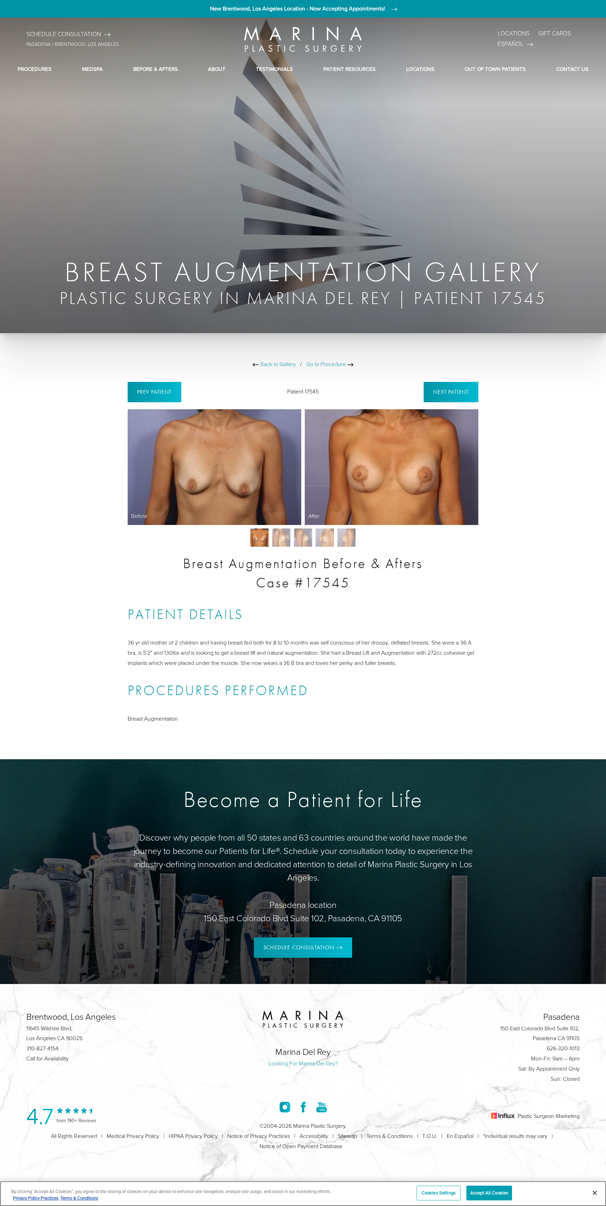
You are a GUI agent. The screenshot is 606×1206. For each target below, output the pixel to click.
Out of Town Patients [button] (495, 69)
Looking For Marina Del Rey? (303, 1063)
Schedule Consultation (63, 34)
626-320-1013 (563, 1048)
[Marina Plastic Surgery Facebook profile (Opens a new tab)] (303, 1106)
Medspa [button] (92, 69)
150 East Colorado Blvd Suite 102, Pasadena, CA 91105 (303, 918)
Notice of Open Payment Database (301, 1146)
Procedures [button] (35, 69)
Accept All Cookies (489, 1193)
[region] (303, 1193)
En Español (460, 1136)
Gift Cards (554, 33)
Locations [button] (420, 69)
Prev (154, 392)
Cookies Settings (439, 1193)
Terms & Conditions (389, 1136)
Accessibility (313, 1136)
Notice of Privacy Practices (258, 1136)
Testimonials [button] (274, 69)
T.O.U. (429, 1136)
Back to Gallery (277, 364)
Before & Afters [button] (155, 69)
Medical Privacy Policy (133, 1136)
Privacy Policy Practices (36, 1198)
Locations (514, 33)
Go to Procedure (326, 364)
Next (451, 392)
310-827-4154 (42, 1048)
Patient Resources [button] (349, 69)
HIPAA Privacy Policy (193, 1136)
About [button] (216, 69)
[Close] (594, 1192)
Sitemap (347, 1136)
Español (511, 44)
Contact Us (572, 69)
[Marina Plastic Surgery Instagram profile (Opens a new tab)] (285, 1106)
